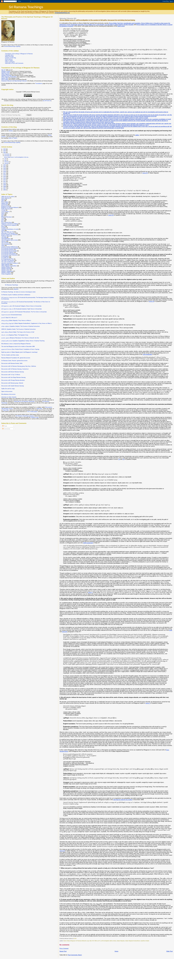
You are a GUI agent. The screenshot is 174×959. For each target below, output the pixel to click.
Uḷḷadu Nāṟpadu (121, 940)
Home (116, 951)
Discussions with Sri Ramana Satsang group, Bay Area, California (18, 366)
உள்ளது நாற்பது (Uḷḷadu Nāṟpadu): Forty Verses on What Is (16, 320)
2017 (4, 173)
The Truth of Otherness (7, 261)
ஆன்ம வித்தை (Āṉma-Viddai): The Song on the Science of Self (17, 332)
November (7, 155)
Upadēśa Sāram (5, 270)
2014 (4, 178)
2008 (4, 186)
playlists (16, 289)
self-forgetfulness (5, 238)
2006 (4, 189)
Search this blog (9, 56)
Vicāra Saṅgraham (6, 274)
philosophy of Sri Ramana (8, 233)
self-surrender (5, 242)
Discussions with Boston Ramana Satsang (12, 371)
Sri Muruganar (5, 256)
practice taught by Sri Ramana (9, 234)
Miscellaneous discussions (8, 394)
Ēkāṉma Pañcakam (6, 217)
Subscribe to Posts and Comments (14, 63)
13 (119, 459)
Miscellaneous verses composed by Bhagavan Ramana (16, 343)
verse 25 (145, 173)
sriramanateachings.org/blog (12, 46)
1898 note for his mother (7, 196)
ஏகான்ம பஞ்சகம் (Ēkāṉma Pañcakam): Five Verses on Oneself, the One (20, 338)
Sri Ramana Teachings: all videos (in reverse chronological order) (18, 292)
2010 (4, 183)
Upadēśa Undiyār (144, 940)
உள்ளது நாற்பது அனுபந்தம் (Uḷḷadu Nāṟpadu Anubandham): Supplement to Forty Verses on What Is (26, 323)
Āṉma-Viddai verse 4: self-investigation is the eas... (16, 157)
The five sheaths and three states (10, 355)
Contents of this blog (10, 57)
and (14, 81)
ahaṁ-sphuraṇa (5, 198)
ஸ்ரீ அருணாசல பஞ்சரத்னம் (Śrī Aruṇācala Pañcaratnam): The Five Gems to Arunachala (24, 311)
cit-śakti (3, 210)
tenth (170, 630)
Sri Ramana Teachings (26, 7)
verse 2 (148, 703)
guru (2, 221)
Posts (5, 426)
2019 (4, 170)
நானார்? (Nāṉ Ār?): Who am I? (9, 317)
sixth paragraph (147, 354)
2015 (4, 176)
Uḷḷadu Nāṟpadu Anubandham (132, 940)
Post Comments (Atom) (75, 955)
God (2, 218)
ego (88, 940)
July (5, 158)
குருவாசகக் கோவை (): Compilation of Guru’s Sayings (20, 349)
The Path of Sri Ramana (7, 260)
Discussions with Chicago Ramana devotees (13, 380)
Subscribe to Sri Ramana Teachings (24, 401)
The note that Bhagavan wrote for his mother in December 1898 (18, 346)
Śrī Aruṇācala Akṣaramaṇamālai (9, 248)
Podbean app (34, 417)
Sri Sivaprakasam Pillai (7, 259)
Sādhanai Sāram (5, 236)
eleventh (64, 631)
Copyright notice (9, 55)
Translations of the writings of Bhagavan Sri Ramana (19, 53)
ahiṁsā (3, 199)
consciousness (5, 211)
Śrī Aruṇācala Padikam (7, 252)
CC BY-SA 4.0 (47, 100)
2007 (4, 188)
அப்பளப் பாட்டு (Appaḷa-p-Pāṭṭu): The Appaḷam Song (14, 335)
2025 (4, 149)
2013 (4, 180)
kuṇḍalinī (3, 228)
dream (3, 213)
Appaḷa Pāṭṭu (4, 203)
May (5, 160)
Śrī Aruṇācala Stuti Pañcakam (9, 255)
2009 (4, 185)
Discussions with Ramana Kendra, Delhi (11, 363)
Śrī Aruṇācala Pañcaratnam (8, 253)
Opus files (6, 410)
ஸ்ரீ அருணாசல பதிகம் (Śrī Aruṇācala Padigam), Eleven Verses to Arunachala (21, 306)
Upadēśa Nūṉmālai (6, 268)
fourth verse (121, 26)
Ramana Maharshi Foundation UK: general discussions (15, 357)
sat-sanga (4, 237)
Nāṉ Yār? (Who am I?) (95, 940)
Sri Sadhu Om (5, 257)
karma (3, 226)
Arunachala (4, 204)
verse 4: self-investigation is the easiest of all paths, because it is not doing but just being (97, 20)
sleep (2, 245)
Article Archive (9, 59)
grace (2, 219)
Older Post (169, 951)
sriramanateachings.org (62, 12)
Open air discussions (6, 391)
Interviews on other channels (8, 397)
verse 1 (90, 592)
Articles (11, 130)
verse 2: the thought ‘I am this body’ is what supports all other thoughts (108, 24)
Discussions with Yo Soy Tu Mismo (10, 374)
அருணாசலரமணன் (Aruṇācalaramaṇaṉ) (11, 314)
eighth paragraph (88, 543)
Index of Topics (9, 60)
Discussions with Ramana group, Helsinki (12, 383)
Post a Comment (64, 948)
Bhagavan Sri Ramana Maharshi (78, 940)
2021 (4, 166)
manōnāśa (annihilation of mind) (9, 229)
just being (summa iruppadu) (8, 225)
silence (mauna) (5, 244)
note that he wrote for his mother (122, 799)
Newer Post (63, 951)
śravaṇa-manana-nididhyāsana (9, 247)
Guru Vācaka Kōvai (6, 222)
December (7, 154)
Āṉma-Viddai (66, 940)
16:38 (75, 938)
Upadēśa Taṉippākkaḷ (7, 271)
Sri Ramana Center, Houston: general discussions (14, 360)
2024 (4, 150)
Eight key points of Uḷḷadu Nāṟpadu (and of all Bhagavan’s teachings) (19, 352)
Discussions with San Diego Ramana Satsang (13, 377)
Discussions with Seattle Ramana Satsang (12, 386)
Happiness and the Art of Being (9, 223)
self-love (3, 241)
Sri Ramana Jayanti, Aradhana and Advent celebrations (15, 294)
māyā (2, 230)
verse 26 (151, 301)
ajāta (2, 200)
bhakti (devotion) (5, 209)
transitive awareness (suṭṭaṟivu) (9, 263)
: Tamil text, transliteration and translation (124, 23)
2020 (4, 168)
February (6, 161)
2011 (4, 181)
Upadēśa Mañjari (5, 267)
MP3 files (39, 408)
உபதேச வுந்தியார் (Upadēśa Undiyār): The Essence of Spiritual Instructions (20, 326)
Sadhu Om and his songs (8, 388)
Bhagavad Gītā (5, 206)
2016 (4, 175)
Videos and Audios (10, 62)
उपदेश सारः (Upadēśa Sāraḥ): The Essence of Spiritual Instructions (18, 329)
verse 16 (110, 215)
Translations (38, 83)
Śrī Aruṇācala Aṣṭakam (7, 249)
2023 (4, 152)
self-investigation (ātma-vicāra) (108, 940)
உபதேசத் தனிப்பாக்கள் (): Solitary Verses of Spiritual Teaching (22, 340)
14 (123, 459)
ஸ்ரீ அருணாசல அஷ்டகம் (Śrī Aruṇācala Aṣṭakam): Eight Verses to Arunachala (21, 309)
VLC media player (32, 411)
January (6, 163)
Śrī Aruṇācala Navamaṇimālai (9, 251)
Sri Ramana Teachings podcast (25, 416)
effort (2, 214)
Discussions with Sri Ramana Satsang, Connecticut (14, 369)
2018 (4, 171)
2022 (4, 165)
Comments (6, 429)
